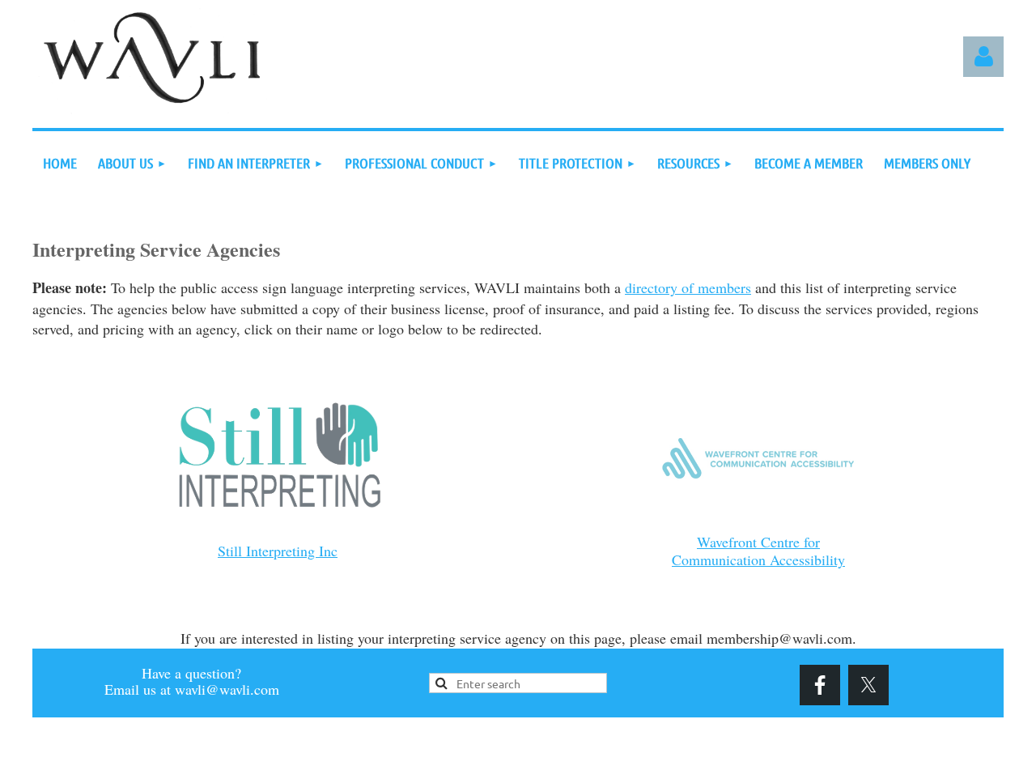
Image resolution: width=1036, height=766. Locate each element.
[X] (868, 685)
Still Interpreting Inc (278, 550)
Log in (983, 56)
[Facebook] (820, 685)
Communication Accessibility (758, 559)
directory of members (688, 287)
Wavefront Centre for (758, 541)
